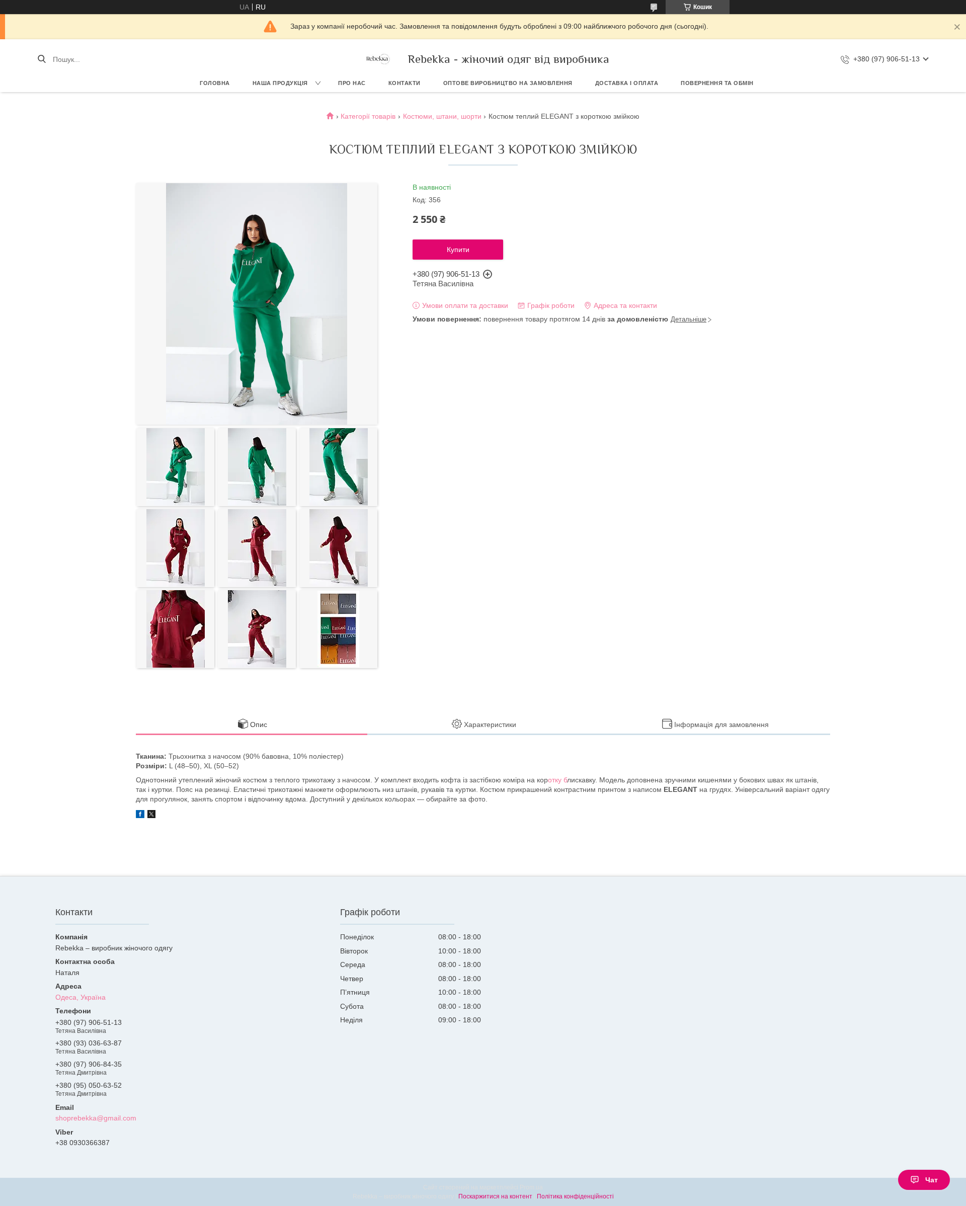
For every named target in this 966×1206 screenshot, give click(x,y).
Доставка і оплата (627, 83)
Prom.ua (531, 1187)
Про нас (352, 83)
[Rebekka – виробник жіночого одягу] (377, 59)
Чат (931, 1180)
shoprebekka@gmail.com (95, 1118)
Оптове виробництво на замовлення (508, 83)
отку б (557, 780)
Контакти (404, 83)
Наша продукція (280, 83)
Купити (458, 250)
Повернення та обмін (717, 83)
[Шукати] (41, 59)
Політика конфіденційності (575, 1196)
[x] (151, 816)
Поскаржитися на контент (495, 1196)
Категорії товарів (368, 116)
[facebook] (140, 816)
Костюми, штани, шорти (442, 116)
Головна (215, 83)
